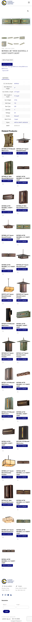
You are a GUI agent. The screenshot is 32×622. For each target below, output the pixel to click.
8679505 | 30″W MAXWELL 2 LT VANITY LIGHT (8, 266)
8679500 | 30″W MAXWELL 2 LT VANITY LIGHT (23, 531)
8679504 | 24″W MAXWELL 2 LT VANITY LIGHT (23, 502)
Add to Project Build (7, 60)
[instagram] (5, 594)
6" (14, 87)
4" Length (16, 96)
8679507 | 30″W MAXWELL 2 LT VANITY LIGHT (23, 178)
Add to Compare (7, 64)
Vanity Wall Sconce (9, 48)
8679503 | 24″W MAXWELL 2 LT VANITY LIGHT (23, 237)
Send (6, 611)
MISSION (25, 122)
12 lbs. (15, 100)
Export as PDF (5, 70)
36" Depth (16, 91)
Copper (16, 119)
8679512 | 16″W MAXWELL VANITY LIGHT (7, 443)
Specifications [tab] (5, 77)
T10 (15, 103)
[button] (28, 11)
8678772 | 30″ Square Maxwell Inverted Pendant (8, 296)
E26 (15, 106)
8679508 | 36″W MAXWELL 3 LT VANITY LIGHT (23, 384)
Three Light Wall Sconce (13, 66)
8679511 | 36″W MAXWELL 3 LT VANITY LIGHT (8, 561)
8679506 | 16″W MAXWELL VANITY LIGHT (21, 413)
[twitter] (8, 594)
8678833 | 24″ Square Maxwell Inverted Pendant (8, 472)
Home (3, 48)
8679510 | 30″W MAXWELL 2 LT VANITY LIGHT (23, 472)
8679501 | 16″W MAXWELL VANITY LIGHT (21, 325)
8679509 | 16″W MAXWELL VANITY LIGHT (7, 207)
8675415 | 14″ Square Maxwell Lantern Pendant (8, 355)
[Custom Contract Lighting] (8, 3)
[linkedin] (11, 594)
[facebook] (3, 594)
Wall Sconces (5, 68)
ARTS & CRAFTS (18, 122)
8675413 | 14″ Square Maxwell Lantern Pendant (22, 355)
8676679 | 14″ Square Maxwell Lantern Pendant (22, 296)
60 (15, 113)
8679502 (16, 83)
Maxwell (16, 116)
